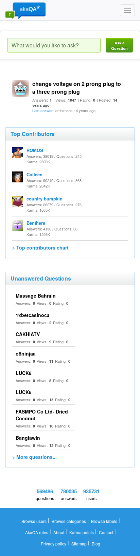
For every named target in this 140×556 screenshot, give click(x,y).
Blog (96, 543)
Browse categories (69, 521)
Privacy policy (53, 543)
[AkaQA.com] (25, 10)
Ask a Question (119, 45)
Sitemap (79, 543)
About (58, 532)
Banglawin (28, 437)
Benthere (36, 223)
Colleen (34, 174)
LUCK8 (24, 373)
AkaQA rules (36, 532)
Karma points (81, 532)
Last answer (42, 110)
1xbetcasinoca (33, 315)
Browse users (34, 521)
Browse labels (104, 521)
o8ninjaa (26, 353)
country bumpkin (45, 198)
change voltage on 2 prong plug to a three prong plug (76, 87)
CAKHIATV (28, 334)
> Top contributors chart (40, 247)
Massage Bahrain (36, 295)
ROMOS (35, 150)
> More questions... (34, 456)
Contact (106, 532)
